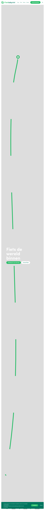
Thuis (21, 2)
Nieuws (27, 2)
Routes (24, 2)
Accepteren (35, 505)
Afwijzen (41, 505)
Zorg (18, 2)
